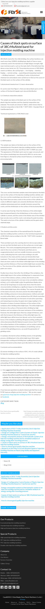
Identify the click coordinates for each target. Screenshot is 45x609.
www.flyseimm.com (11, 581)
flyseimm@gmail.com (22, 6)
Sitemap (22, 599)
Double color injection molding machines (14, 545)
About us (14, 602)
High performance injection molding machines (15, 528)
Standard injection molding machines (12, 525)
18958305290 (7, 6)
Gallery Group (5, 563)
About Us (4, 555)
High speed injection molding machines (13, 537)
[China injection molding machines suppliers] (15, 14)
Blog (2, 403)
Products (22, 602)
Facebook (5, 397)
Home (7, 602)
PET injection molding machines (11, 540)
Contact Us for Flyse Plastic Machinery (23, 604)
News (6, 461)
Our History (4, 557)
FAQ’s (29, 602)
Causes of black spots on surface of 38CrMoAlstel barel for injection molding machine (22, 496)
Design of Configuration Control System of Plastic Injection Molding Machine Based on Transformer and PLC (22, 433)
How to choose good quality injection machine (18, 446)
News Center (36, 602)
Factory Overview (6, 560)
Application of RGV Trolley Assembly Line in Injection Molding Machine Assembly (20, 430)
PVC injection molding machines (11, 543)
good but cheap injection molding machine (17, 394)
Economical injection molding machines (13, 523)
